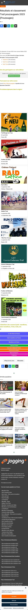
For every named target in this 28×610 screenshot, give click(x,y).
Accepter (14, 596)
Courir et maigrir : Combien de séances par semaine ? (21, 394)
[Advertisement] (11, 38)
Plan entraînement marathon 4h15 (10, 545)
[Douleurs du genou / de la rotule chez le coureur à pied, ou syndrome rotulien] (21, 403)
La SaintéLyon (5, 508)
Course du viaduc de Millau (8, 512)
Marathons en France (14, 342)
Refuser (14, 600)
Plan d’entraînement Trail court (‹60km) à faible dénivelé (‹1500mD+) (21, 446)
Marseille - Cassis (6, 501)
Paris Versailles (5, 497)
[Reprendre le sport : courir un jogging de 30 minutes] (6, 421)
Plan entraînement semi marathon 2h (10, 559)
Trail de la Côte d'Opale (7, 532)
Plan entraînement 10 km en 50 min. (10, 572)
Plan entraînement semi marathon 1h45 (11, 561)
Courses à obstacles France (14, 348)
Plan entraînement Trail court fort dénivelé (12, 585)
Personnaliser (14, 604)
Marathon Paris (5, 490)
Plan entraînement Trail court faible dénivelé (12, 583)
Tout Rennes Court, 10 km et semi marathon (12, 517)
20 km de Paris (5, 496)
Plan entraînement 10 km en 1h (9, 570)
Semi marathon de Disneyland (9, 535)
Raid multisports (14, 352)
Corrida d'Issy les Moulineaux (8, 519)
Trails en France (14, 345)
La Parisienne (5, 499)
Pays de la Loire (9, 360)
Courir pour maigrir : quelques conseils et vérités (20, 429)
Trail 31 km (5, 62)
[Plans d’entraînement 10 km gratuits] (6, 386)
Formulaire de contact (6, 482)
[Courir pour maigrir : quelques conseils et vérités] (21, 421)
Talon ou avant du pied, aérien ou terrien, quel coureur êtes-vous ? (5, 411)
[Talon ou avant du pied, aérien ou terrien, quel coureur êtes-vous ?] (6, 403)
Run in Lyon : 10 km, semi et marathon (10, 494)
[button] (25, 588)
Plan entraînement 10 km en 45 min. (10, 574)
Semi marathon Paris (7, 492)
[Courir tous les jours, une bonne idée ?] (6, 439)
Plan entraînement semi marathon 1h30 (11, 563)
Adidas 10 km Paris (6, 503)
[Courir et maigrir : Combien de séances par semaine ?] (21, 386)
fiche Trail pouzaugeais (8, 83)
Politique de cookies (8, 608)
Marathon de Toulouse (7, 525)
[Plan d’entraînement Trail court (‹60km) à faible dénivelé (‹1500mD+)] (21, 439)
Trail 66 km (5, 59)
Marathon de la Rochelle (7, 523)
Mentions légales (5, 470)
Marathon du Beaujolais (7, 510)
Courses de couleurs (14, 350)
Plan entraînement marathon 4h (9, 547)
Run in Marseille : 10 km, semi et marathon (12, 514)
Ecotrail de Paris (5, 528)
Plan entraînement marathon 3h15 (10, 552)
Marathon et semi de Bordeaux (9, 506)
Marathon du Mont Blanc (7, 534)
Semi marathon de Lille (7, 521)
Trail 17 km (5, 64)
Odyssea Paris (5, 516)
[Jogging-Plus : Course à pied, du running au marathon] (10, 2)
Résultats (3, 6)
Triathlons (14, 355)
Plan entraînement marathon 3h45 (10, 549)
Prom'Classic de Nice (6, 526)
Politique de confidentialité (18, 608)
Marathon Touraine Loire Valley (9, 505)
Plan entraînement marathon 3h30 (10, 550)
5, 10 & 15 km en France (14, 333)
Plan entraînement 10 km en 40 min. (10, 576)
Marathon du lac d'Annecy (8, 530)
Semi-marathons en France (14, 338)
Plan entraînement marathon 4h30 (10, 543)
